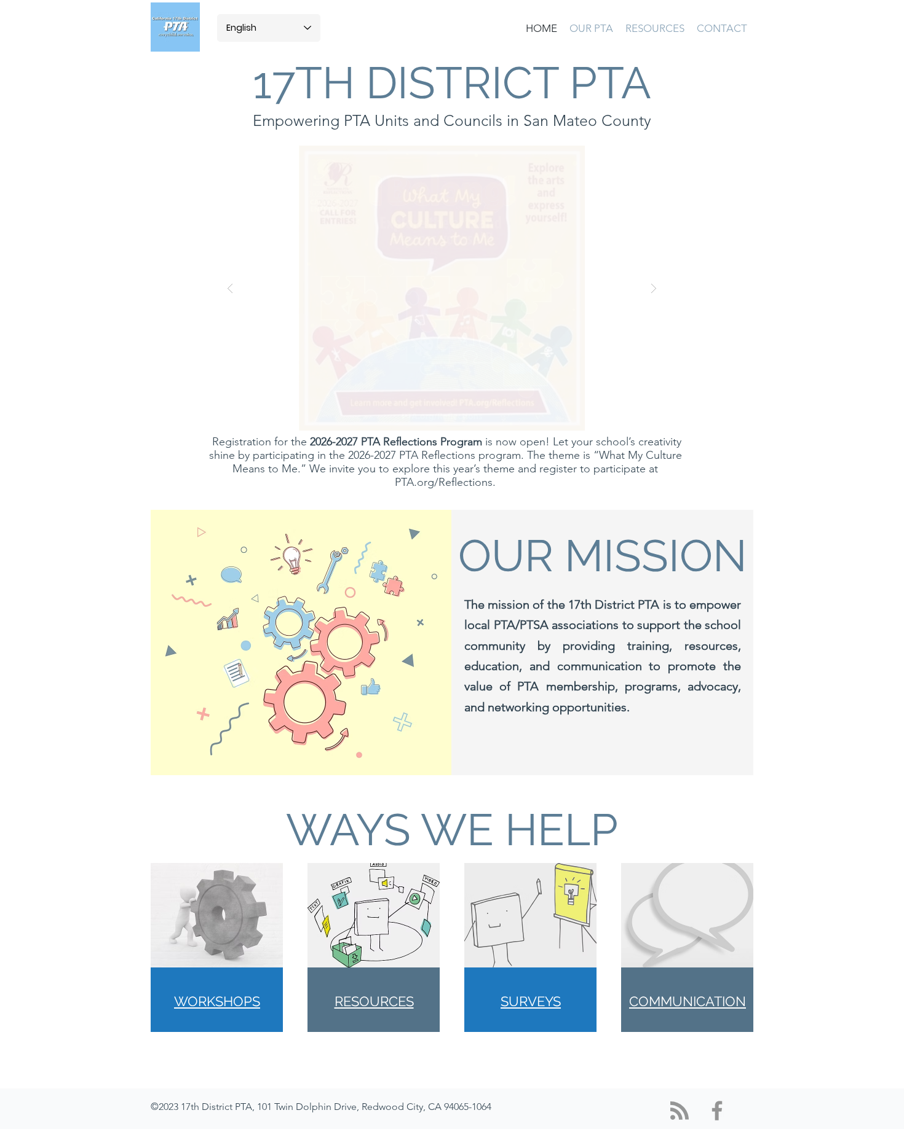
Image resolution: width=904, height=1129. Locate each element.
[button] (591, 28)
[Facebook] (717, 1110)
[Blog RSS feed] (679, 1111)
